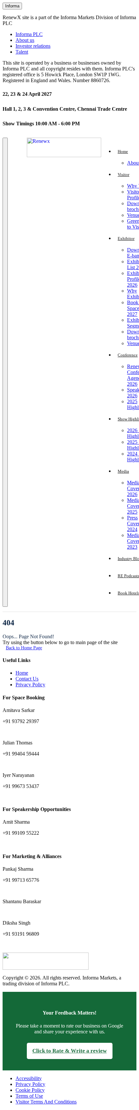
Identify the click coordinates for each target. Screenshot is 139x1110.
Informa (12, 6)
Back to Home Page (24, 647)
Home (22, 673)
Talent (22, 52)
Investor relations (33, 46)
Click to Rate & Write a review (69, 1051)
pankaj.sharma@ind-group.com (31, 890)
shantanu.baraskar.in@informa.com (35, 912)
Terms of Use (29, 1096)
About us (25, 40)
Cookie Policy (30, 1090)
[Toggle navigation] (5, 372)
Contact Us (27, 678)
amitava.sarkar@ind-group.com (31, 732)
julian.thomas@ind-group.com (31, 764)
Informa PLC (29, 34)
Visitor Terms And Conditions (46, 1101)
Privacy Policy (30, 684)
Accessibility (29, 1078)
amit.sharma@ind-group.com (29, 843)
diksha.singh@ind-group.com (30, 944)
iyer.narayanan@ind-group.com (31, 796)
